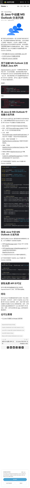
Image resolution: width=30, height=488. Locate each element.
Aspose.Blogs (7, 11)
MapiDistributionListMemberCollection (13, 147)
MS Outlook (4, 44)
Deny (21, 483)
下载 (19, 77)
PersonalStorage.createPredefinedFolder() (14, 134)
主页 (2, 11)
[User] (25, 2)
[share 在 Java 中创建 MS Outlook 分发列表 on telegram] (23, 347)
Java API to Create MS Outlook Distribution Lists (13, 330)
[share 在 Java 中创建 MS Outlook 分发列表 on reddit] (14, 347)
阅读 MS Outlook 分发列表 (10, 58)
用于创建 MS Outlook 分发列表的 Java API (14, 54)
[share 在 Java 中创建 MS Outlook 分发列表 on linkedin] (11, 347)
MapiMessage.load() (11, 244)
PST (12, 118)
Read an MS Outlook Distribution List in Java (12, 336)
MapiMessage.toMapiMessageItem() (16, 248)
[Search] (28, 2)
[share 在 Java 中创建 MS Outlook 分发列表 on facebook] (17, 347)
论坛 (19, 308)
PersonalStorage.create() (16, 128)
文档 (6, 306)
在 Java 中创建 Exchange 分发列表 (12, 318)
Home (3, 6)
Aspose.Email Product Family (8, 324)
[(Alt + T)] (7, 6)
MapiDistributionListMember (10, 141)
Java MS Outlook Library (7, 333)
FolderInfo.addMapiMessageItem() (12, 156)
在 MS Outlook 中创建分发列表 (11, 56)
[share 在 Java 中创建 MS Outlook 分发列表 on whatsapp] (20, 347)
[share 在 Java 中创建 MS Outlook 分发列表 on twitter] (8, 347)
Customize (9, 483)
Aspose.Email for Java (7, 69)
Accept (15, 479)
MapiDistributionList (16, 151)
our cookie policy (10, 476)
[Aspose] (9, 2)
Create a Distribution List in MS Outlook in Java (12, 327)
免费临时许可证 (14, 287)
